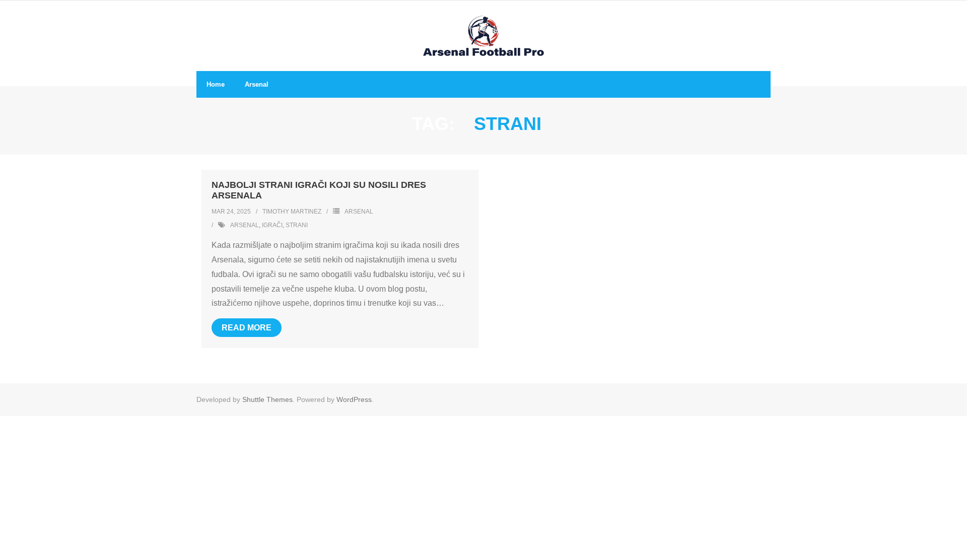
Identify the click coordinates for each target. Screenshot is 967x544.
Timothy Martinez (291, 211)
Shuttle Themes (267, 399)
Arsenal (358, 211)
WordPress (354, 399)
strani (297, 225)
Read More (246, 327)
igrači (272, 225)
